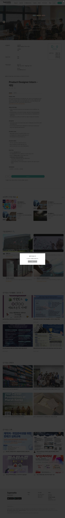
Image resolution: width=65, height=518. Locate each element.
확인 (32, 261)
